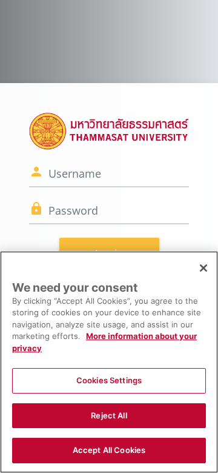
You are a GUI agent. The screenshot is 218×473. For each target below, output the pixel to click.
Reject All (109, 415)
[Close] (203, 268)
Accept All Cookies (109, 450)
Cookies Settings (109, 380)
